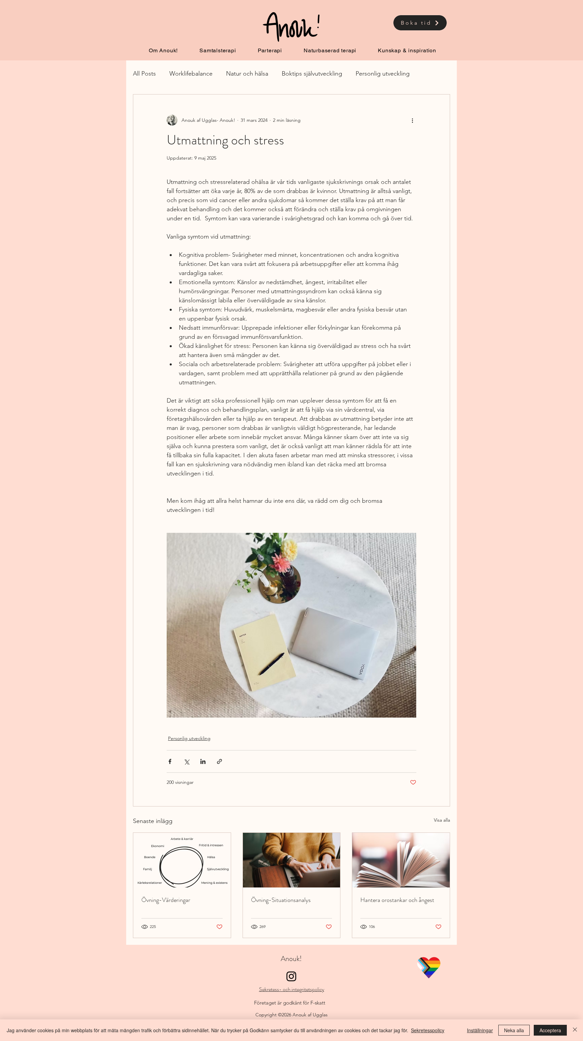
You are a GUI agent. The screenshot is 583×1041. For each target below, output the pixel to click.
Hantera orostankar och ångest (397, 900)
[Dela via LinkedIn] (203, 761)
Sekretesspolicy (427, 1030)
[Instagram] (291, 976)
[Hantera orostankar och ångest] (401, 860)
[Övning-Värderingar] (182, 860)
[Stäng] (575, 1030)
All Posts (144, 73)
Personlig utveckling (383, 73)
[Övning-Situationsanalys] (291, 860)
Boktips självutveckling (312, 73)
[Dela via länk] (219, 761)
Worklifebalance (191, 73)
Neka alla (514, 1030)
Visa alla (442, 820)
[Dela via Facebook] (170, 761)
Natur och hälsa (247, 73)
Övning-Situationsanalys (281, 900)
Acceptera (550, 1030)
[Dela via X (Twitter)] (186, 761)
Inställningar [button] (480, 1030)
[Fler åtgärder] (412, 120)
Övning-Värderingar (165, 900)
